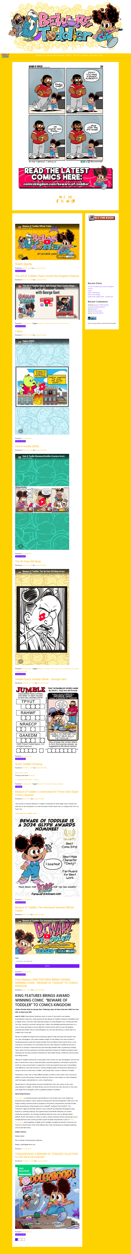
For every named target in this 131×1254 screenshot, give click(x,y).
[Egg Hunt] (64, 197)
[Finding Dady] (60, 197)
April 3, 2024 (26, 914)
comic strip (54, 669)
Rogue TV (103, 307)
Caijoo (19, 331)
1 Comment (19, 787)
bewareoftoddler (39, 268)
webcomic (24, 671)
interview (53, 323)
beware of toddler (44, 323)
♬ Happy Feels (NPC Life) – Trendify (27, 780)
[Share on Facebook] (57, 201)
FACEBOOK (84, 55)
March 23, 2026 (27, 565)
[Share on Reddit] (68, 201)
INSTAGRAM (93, 55)
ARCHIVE (69, 55)
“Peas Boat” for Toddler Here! (26, 813)
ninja (76, 669)
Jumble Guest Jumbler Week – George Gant (40, 679)
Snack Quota (23, 264)
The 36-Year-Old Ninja (28, 561)
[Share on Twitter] (62, 201)
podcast (60, 323)
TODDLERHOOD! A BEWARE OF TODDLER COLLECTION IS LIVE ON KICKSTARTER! (46, 1156)
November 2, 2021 (28, 1161)
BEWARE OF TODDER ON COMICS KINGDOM (50, 55)
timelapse (60, 784)
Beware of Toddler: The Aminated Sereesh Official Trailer (44, 909)
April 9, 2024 (26, 799)
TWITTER (76, 55)
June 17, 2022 (26, 990)
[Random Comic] (70, 197)
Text (17, 958)
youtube (66, 323)
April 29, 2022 (26, 268)
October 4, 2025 (27, 768)
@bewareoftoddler (21, 773)
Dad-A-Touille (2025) (27, 446)
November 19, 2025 (28, 683)
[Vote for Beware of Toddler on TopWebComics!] (92, 318)
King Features (19, 1098)
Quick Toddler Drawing (28, 764)
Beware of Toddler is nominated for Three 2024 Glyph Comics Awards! (46, 793)
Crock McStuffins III (98, 313)
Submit (47, 966)
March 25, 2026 (27, 335)
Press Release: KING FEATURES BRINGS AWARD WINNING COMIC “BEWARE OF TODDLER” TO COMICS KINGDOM (46, 983)
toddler (17, 671)
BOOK (101, 55)
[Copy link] (73, 201)
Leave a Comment (20, 271)
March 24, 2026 (27, 450)
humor (73, 669)
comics (60, 669)
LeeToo (70, 1252)
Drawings (67, 669)
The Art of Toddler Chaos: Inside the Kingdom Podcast (47, 276)
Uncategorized (26, 323)
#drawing (32, 775)
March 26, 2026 (27, 280)
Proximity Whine (97, 311)
